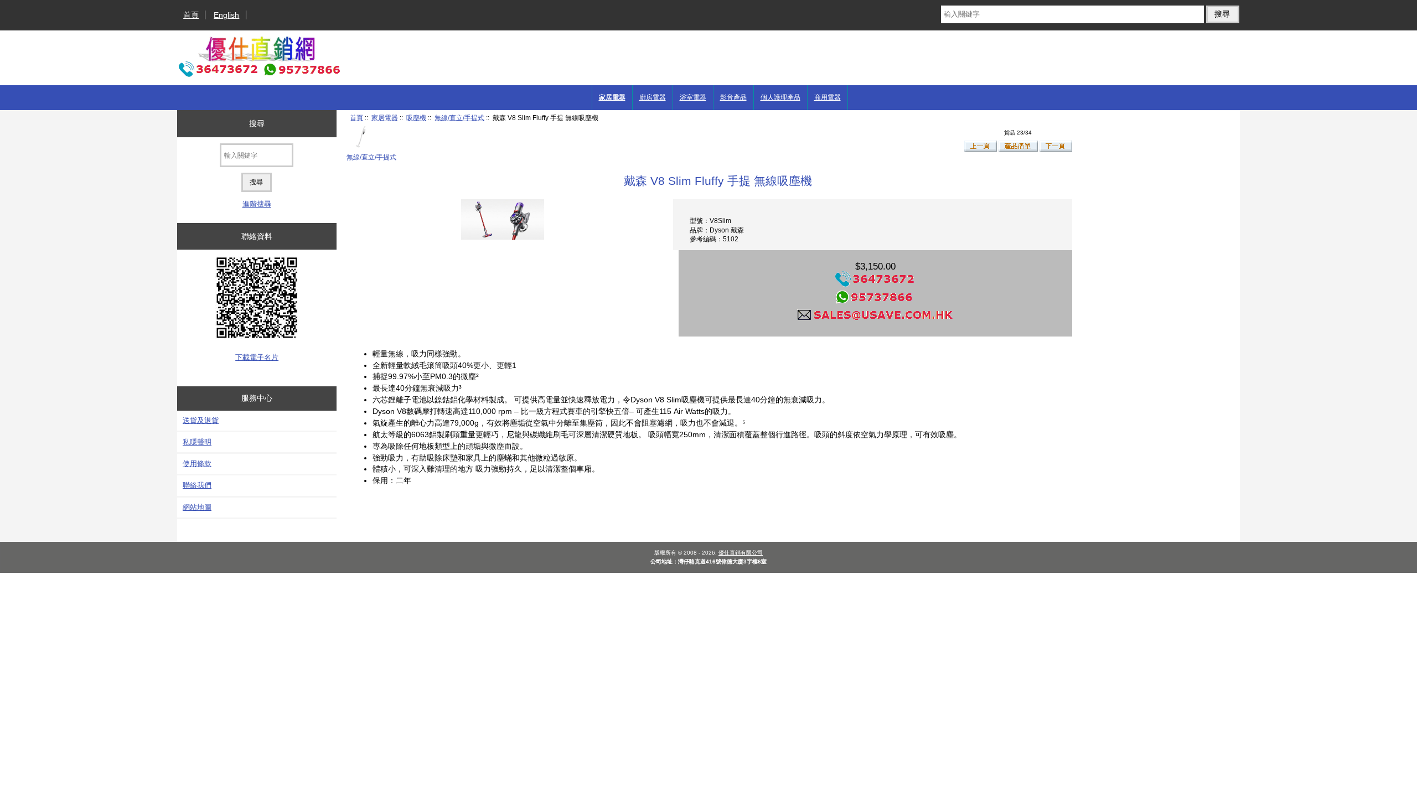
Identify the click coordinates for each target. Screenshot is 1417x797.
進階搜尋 (256, 204)
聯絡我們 (197, 485)
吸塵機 (416, 117)
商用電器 (827, 97)
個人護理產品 (780, 97)
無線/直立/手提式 (459, 117)
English (226, 15)
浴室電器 (693, 97)
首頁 (191, 15)
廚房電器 (652, 97)
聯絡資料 (256, 236)
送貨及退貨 (201, 420)
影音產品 (733, 97)
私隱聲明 (197, 442)
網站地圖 (197, 507)
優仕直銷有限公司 (740, 553)
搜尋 (257, 123)
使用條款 (197, 463)
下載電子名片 (256, 357)
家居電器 (384, 117)
